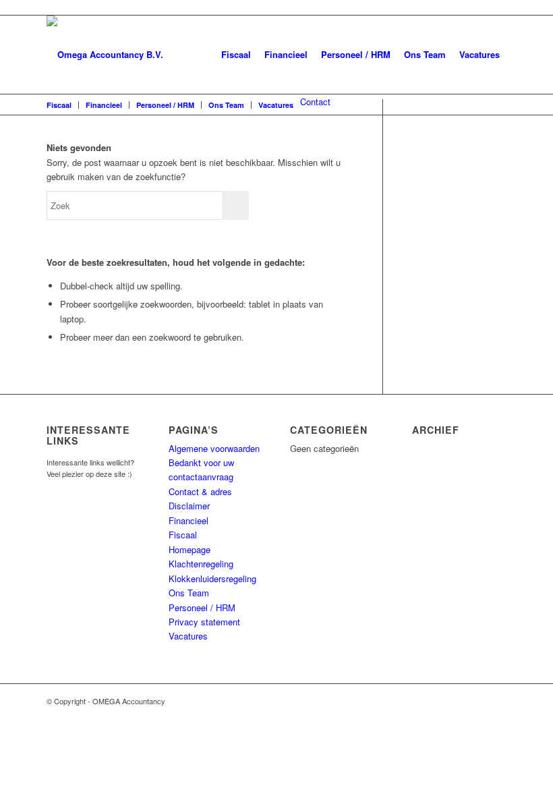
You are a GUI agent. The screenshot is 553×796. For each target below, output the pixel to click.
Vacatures (479, 54)
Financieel (286, 54)
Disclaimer (189, 505)
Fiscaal (236, 54)
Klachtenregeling (201, 563)
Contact (315, 101)
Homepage (189, 549)
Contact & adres (200, 491)
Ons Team (425, 54)
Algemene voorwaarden (214, 448)
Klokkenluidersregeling (212, 578)
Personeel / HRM (355, 54)
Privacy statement (204, 621)
